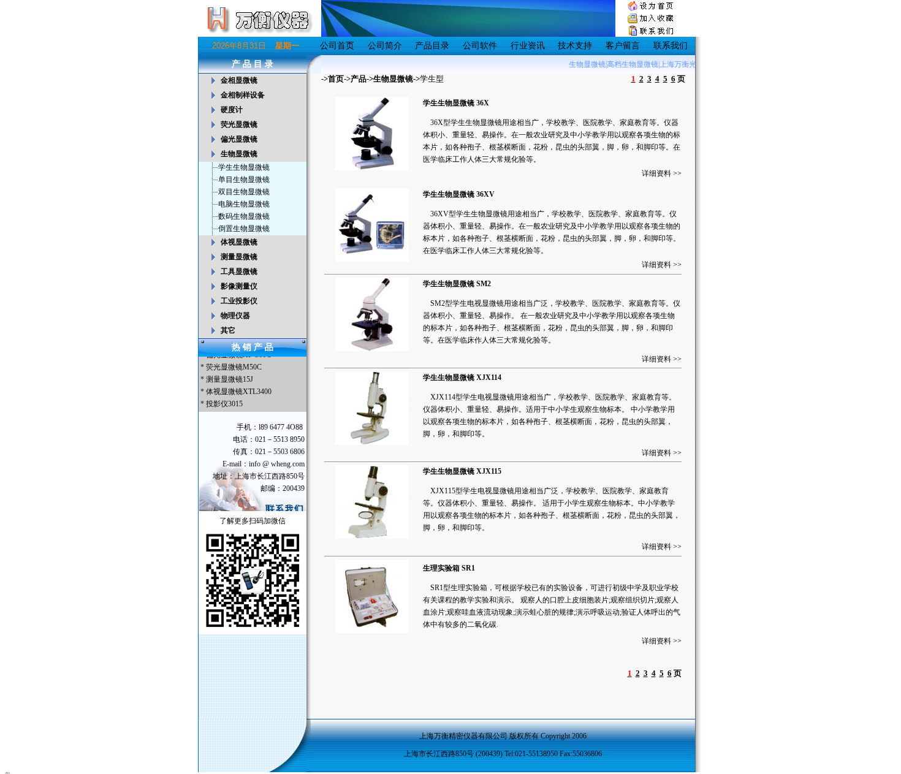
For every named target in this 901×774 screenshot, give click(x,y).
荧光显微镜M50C (234, 363)
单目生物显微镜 (244, 179)
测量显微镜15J (229, 375)
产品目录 (432, 45)
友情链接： (8, 772)
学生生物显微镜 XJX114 (462, 377)
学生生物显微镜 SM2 (457, 283)
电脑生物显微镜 (244, 204)
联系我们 (670, 45)
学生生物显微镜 (244, 167)
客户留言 (623, 45)
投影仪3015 (224, 399)
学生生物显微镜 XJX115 (462, 471)
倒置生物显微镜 (244, 228)
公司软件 (480, 45)
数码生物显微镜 (244, 216)
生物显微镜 (393, 78)
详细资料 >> (662, 173)
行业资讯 (528, 45)
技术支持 (575, 45)
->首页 (332, 78)
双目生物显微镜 (244, 192)
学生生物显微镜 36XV (459, 194)
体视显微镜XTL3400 (239, 387)
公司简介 (385, 45)
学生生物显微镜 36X (456, 103)
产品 (359, 78)
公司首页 (337, 45)
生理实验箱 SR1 (449, 568)
